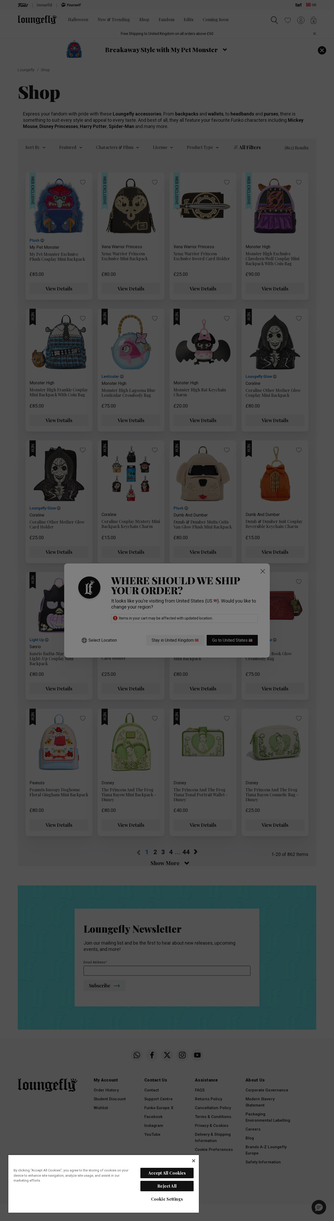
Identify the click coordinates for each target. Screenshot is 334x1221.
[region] (103, 1184)
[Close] (193, 1160)
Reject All (167, 1186)
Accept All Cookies (167, 1173)
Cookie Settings (167, 1199)
